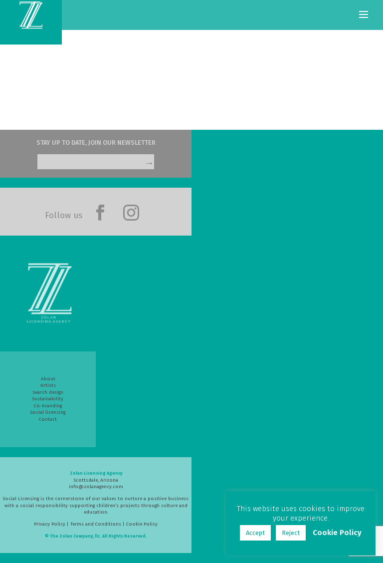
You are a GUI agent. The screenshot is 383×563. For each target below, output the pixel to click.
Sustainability (47, 399)
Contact (48, 419)
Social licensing (47, 412)
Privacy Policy (49, 524)
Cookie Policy (142, 524)
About (48, 379)
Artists (48, 385)
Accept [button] (255, 533)
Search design (48, 392)
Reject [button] (291, 533)
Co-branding (48, 406)
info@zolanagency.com (96, 487)
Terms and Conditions (95, 524)
